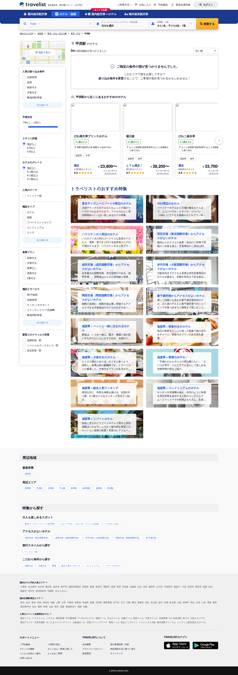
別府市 (191, 586)
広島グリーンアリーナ (97, 622)
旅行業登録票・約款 (119, 644)
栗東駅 (28, 487)
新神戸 (186, 602)
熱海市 (85, 586)
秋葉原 (78, 602)
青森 (62, 606)
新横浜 (140, 602)
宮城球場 (163, 617)
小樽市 (23, 586)
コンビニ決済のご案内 (30, 653)
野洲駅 (110, 487)
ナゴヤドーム (38, 617)
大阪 (179, 602)
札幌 (85, 606)
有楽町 (85, 602)
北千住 (116, 602)
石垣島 (125, 586)
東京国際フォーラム (166, 622)
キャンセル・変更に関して (60, 648)
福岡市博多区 (74, 586)
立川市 (159, 586)
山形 (51, 606)
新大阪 (173, 602)
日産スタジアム (197, 617)
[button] (122, 24)
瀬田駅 (99, 487)
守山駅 (62, 487)
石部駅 (51, 487)
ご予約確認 (25, 644)
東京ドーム (25, 617)
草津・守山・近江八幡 (57, 33)
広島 (198, 602)
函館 (80, 606)
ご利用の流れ (54, 644)
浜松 (145, 586)
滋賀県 (40, 33)
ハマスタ (50, 617)
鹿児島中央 (25, 606)
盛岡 (40, 606)
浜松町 (99, 602)
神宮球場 (60, 617)
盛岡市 (152, 586)
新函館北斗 (71, 606)
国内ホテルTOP (26, 33)
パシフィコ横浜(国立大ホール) (191, 622)
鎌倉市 (23, 590)
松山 (211, 586)
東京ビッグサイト (129, 622)
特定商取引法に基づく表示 (122, 648)
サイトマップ (116, 653)
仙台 (34, 606)
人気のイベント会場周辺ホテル (34, 613)
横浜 (134, 602)
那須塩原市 (41, 590)
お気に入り (145, 4)
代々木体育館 (175, 617)
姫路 (205, 586)
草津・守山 (75, 33)
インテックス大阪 (147, 622)
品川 (28, 602)
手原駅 (39, 487)
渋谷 (39, 602)
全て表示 (41, 104)
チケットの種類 (27, 648)
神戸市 (64, 586)
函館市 (106, 586)
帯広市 (31, 590)
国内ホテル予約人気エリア (32, 582)
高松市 (198, 586)
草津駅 (74, 487)
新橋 (92, 602)
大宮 (64, 602)
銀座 (92, 586)
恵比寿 (46, 602)
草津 (119, 586)
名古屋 (154, 602)
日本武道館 (39, 622)
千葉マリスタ (151, 617)
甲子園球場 (71, 617)
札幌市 (51, 590)
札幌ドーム (126, 617)
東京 (22, 602)
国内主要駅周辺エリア (30, 598)
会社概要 (86, 644)
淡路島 (133, 586)
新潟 (57, 606)
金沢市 (56, 586)
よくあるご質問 (55, 653)
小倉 (204, 602)
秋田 (45, 606)
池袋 (52, 602)
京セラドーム (114, 617)
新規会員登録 (183, 4)
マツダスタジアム (86, 617)
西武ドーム (138, 617)
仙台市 (41, 586)
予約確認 (163, 4)
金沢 (160, 602)
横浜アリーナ (26, 622)
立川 (123, 602)
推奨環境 (86, 653)
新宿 (34, 602)
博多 (209, 602)
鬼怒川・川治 (180, 586)
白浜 (139, 586)
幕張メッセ (114, 622)
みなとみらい (61, 590)
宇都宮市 (168, 586)
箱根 (113, 586)
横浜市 (48, 586)
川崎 (128, 602)
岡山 (192, 602)
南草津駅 (86, 487)
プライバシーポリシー (92, 648)
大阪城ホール (79, 622)
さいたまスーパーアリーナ (58, 622)
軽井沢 (99, 586)
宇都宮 (70, 602)
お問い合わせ (26, 657)
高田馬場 (107, 602)
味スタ (186, 617)
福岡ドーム (101, 617)
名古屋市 (32, 586)
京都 (166, 602)
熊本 (215, 602)
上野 (58, 602)
